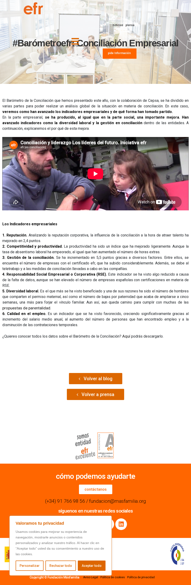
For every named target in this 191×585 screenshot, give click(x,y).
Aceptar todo (92, 566)
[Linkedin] (121, 524)
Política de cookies (112, 577)
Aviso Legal (90, 577)
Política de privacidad (141, 577)
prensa (130, 25)
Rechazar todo (60, 566)
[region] (60, 546)
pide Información (119, 53)
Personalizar (30, 566)
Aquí (126, 336)
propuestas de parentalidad (26, 308)
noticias (118, 25)
